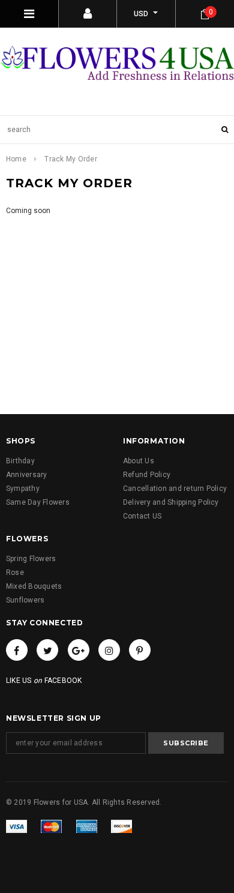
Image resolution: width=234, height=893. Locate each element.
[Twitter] (47, 650)
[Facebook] (17, 650)
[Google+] (78, 650)
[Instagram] (109, 650)
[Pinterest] (140, 650)
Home (16, 159)
